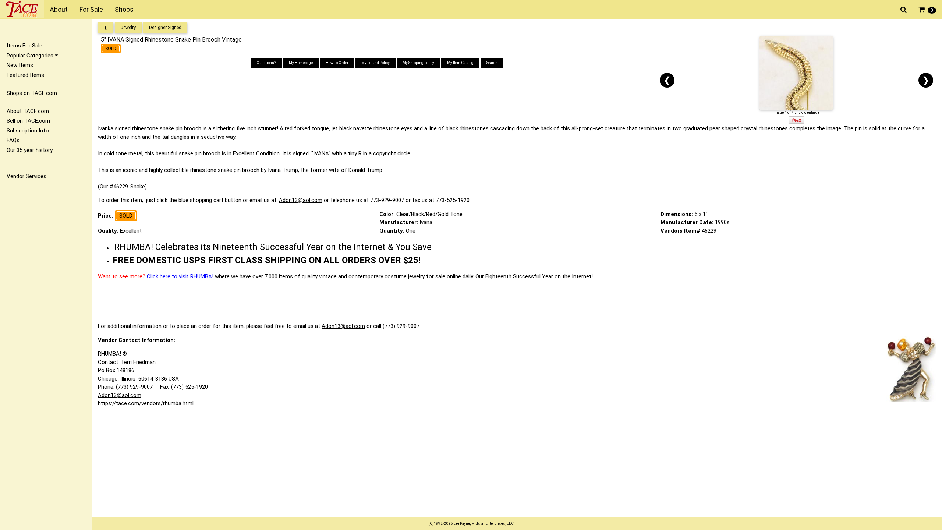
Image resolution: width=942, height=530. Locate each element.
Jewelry (128, 27)
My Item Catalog (460, 63)
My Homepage (301, 63)
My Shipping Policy (418, 63)
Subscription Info (28, 130)
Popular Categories (31, 55)
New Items (20, 65)
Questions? (266, 63)
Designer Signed (165, 27)
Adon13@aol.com (300, 200)
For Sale (91, 9)
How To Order (337, 63)
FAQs (13, 140)
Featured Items (25, 75)
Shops (124, 9)
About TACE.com (28, 111)
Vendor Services (26, 176)
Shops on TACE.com (32, 93)
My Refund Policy (375, 63)
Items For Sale (24, 45)
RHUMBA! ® (112, 353)
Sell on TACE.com (28, 120)
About (59, 9)
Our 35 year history (30, 150)
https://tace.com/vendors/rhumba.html (146, 403)
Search (491, 63)
